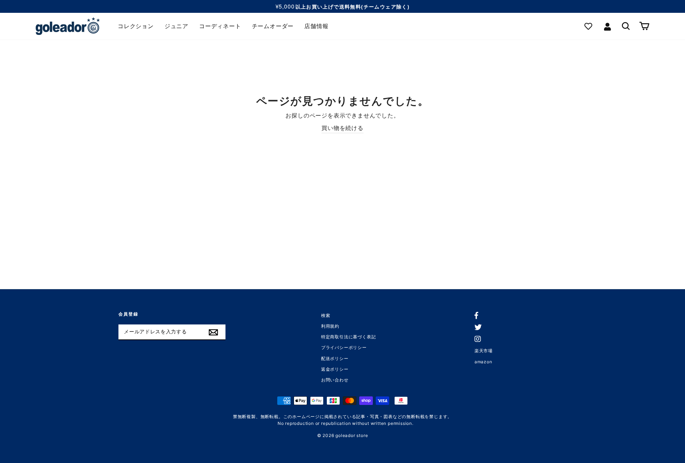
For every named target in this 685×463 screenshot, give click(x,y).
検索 (325, 315)
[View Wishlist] (590, 26)
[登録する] (213, 332)
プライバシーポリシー (344, 347)
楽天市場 (484, 350)
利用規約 (330, 326)
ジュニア (176, 26)
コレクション (136, 26)
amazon (483, 361)
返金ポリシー (335, 369)
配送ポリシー (335, 358)
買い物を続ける (342, 127)
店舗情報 (316, 26)
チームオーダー (273, 26)
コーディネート (220, 26)
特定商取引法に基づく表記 (348, 336)
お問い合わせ (335, 380)
